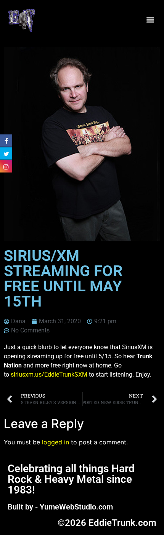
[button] (150, 20)
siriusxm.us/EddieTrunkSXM (49, 374)
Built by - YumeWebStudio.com (60, 506)
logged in (55, 442)
